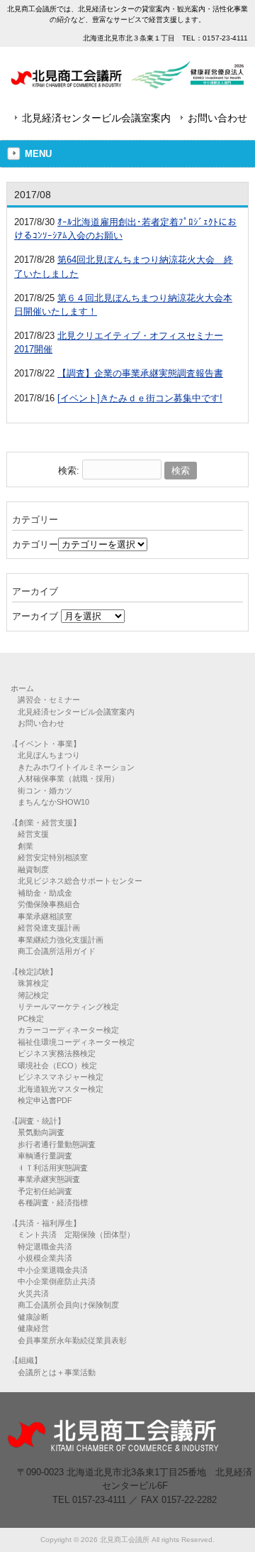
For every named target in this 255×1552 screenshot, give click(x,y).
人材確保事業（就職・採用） (68, 778)
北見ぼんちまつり (49, 755)
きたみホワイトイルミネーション (76, 767)
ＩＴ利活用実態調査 (53, 1167)
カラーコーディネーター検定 (68, 1030)
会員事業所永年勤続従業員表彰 (72, 1340)
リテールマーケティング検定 (68, 1006)
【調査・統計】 (38, 1121)
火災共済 (33, 1293)
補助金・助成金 (45, 893)
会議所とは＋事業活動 (57, 1372)
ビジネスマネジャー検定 (60, 1077)
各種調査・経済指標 (53, 1202)
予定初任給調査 (45, 1191)
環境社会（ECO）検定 (57, 1065)
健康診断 (33, 1317)
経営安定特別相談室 (53, 857)
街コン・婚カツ (45, 790)
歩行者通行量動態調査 (57, 1144)
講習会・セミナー (49, 699)
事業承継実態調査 (49, 1179)
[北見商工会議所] (127, 83)
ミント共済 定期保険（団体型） (76, 1234)
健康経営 (33, 1328)
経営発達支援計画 (49, 927)
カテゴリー (35, 544)
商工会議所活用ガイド (57, 951)
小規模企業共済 (45, 1258)
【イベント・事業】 (46, 743)
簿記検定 (33, 995)
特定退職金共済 (45, 1246)
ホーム (22, 688)
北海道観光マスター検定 (60, 1089)
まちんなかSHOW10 (53, 802)
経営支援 (33, 834)
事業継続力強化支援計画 (60, 939)
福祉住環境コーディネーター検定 (76, 1042)
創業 (25, 846)
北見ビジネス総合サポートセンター (80, 881)
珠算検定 (33, 983)
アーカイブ (35, 616)
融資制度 (33, 869)
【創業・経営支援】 (46, 822)
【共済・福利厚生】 (46, 1223)
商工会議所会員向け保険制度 (68, 1305)
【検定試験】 (34, 971)
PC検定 (31, 1018)
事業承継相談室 (45, 916)
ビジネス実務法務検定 (57, 1053)
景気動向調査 (41, 1132)
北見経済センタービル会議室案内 (96, 118)
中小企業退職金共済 (53, 1270)
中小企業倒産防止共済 (57, 1281)
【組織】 (26, 1360)
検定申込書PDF (45, 1100)
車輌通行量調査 (45, 1155)
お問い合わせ (217, 118)
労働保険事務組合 (49, 904)
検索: (68, 470)
